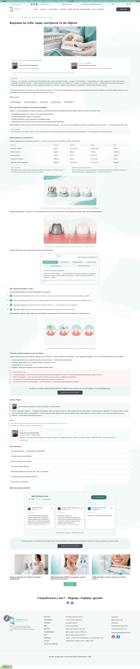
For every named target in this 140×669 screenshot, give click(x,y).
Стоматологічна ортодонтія (74, 619)
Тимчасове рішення (84, 265)
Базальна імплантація (72, 625)
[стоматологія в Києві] (15, 9)
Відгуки (76, 9)
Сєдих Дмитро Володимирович (28, 65)
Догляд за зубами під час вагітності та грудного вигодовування (25, 578)
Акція (35, 9)
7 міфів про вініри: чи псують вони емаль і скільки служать (109, 578)
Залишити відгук (100, 497)
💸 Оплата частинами (25, 1)
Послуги (43, 9)
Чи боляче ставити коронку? (70, 466)
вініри (53, 277)
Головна (12, 17)
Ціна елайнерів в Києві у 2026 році (76, 632)
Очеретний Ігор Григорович (87, 65)
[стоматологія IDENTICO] (23, 620)
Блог (94, 9)
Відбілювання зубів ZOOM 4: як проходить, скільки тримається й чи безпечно (68, 578)
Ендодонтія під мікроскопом (120, 625)
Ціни (70, 9)
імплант (59, 313)
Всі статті (70, 584)
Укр (113, 4)
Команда (63, 9)
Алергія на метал (91, 262)
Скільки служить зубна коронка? (70, 456)
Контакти (100, 9)
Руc (116, 4)
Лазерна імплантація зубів (119, 628)
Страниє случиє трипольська (71, 507)
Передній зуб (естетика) (50, 262)
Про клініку (53, 9)
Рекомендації (85, 9)
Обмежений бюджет (78, 262)
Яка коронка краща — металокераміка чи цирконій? (70, 451)
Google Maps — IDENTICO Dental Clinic (74, 532)
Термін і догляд (56, 102)
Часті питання (69, 102)
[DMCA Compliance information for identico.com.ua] (6, 668)
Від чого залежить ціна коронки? (70, 461)
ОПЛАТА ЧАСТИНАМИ (51, 644)
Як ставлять (43, 102)
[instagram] (127, 4)
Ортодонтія (115, 622)
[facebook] (129, 4)
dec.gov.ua (64, 423)
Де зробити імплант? (72, 622)
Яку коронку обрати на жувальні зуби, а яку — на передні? (70, 471)
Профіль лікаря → (24, 440)
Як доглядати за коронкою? (70, 481)
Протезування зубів (117, 619)
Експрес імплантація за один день (75, 628)
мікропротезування (79, 125)
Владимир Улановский (99, 507)
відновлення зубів (121, 125)
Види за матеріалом (30, 102)
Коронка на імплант (56, 265)
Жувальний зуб (64, 262)
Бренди (46, 641)
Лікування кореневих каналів (74, 616)
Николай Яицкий (37, 507)
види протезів (84, 313)
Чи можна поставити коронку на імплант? (70, 476)
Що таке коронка (16, 102)
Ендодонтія (115, 616)
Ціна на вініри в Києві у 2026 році (75, 635)
